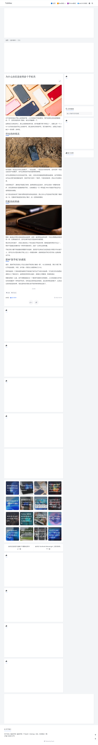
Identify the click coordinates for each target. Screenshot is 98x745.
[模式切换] (89, 3)
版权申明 (19, 734)
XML (37, 734)
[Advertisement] (49, 23)
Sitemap (32, 734)
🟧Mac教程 (60, 3)
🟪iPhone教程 (71, 3)
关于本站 (7, 734)
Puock (52, 741)
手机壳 (14, 293)
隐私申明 (13, 734)
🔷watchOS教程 (82, 3)
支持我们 (42, 734)
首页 (7, 40)
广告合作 (26, 734)
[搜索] (92, 3)
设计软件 (13, 40)
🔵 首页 (53, 3)
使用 (8, 293)
